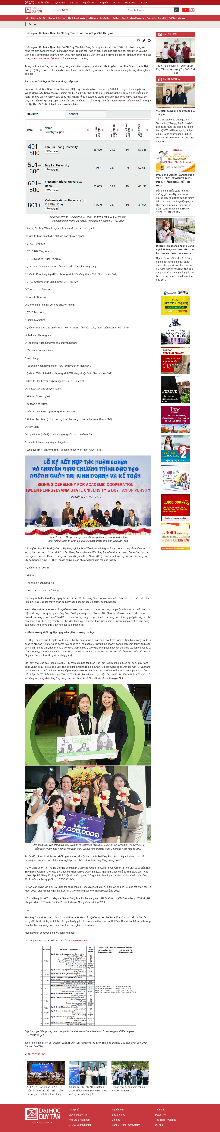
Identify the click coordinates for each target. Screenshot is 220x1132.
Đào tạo (74, 2)
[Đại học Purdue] (175, 389)
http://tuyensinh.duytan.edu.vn (41, 940)
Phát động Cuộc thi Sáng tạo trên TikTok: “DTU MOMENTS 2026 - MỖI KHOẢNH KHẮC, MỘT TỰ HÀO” (175, 180)
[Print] (149, 41)
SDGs (144, 2)
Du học (159, 1125)
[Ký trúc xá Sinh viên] (175, 478)
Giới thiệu (43, 2)
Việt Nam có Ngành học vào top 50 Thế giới (175, 113)
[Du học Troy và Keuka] (175, 419)
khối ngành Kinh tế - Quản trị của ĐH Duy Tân (55, 1042)
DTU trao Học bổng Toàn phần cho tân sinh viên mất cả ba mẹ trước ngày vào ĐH (109, 1090)
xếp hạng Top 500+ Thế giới (96, 1042)
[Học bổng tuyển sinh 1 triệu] (175, 507)
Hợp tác (104, 2)
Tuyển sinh (59, 2)
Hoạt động (130, 2)
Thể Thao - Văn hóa (177, 18)
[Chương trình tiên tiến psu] (175, 331)
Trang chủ (74, 1109)
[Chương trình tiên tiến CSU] (175, 301)
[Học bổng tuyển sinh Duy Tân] (175, 536)
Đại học (116, 18)
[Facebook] (138, 41)
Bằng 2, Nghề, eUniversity (133, 18)
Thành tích (151, 18)
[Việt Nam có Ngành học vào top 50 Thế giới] (175, 95)
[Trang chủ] (27, 18)
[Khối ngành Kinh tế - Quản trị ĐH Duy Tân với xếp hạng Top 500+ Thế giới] (175, 50)
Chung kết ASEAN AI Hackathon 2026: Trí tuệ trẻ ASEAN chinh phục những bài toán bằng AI (25, 1065)
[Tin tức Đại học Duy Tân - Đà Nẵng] (47, 9)
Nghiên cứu (93, 18)
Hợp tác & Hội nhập (56, 18)
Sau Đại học (105, 18)
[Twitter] (143, 41)
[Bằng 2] (175, 448)
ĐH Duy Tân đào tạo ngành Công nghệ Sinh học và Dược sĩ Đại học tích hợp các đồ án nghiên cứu (175, 249)
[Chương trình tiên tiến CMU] (175, 360)
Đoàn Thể (162, 18)
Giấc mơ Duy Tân (38, 18)
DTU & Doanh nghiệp (76, 18)
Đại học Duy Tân (34, 1046)
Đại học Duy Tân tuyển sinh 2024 (129, 1042)
